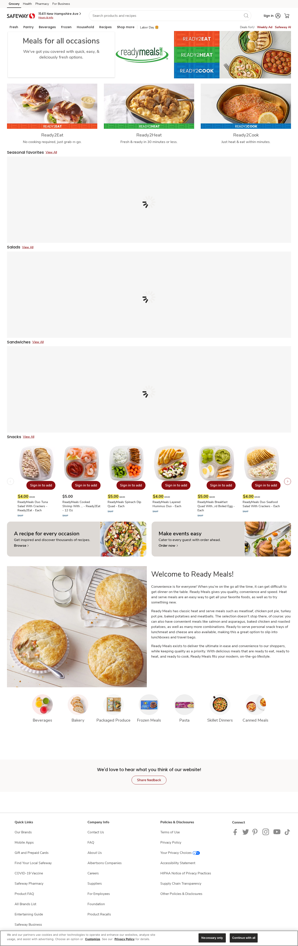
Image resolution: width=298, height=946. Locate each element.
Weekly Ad (264, 27)
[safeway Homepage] (21, 15)
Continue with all (243, 937)
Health (27, 4)
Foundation (96, 904)
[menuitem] (14, 27)
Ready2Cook (246, 135)
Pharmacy (42, 4)
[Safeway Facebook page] (236, 831)
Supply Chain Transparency (180, 883)
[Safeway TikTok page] (287, 831)
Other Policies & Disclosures (181, 893)
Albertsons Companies (104, 863)
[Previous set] (10, 481)
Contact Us (95, 832)
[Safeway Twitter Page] (245, 831)
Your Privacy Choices (176, 852)
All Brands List (25, 904)
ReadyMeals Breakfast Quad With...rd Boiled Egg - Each (216, 506)
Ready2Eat (52, 135)
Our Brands (23, 832)
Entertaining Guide (29, 914)
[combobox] (170, 15)
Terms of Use (170, 832)
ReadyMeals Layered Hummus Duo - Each (166, 504)
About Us (94, 852)
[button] (60, 14)
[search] (246, 15)
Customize (92, 939)
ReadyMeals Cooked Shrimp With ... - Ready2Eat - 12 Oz (81, 506)
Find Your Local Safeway (33, 863)
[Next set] (287, 481)
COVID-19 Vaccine (29, 873)
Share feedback (149, 780)
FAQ (90, 842)
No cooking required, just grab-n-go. (52, 141)
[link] (21, 545)
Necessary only (212, 937)
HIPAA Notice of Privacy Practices (185, 873)
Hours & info (45, 17)
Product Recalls (99, 914)
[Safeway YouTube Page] (277, 831)
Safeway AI (283, 27)
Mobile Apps (24, 842)
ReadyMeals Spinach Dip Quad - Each (124, 504)
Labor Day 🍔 (149, 27)
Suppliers (94, 883)
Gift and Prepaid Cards (31, 852)
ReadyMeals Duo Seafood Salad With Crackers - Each (261, 504)
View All (51, 152)
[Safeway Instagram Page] (266, 831)
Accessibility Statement (177, 863)
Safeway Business (28, 924)
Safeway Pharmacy (29, 883)
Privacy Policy (170, 842)
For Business (61, 4)
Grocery (14, 4)
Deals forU (247, 27)
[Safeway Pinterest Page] (255, 831)
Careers (93, 873)
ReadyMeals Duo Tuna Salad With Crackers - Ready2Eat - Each (32, 506)
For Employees (98, 893)
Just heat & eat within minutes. (246, 141)
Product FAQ (24, 893)
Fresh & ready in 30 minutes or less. (149, 141)
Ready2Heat (149, 135)
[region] (149, 938)
